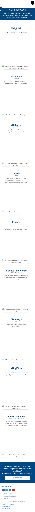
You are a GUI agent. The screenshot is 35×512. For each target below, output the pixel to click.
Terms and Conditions (8, 504)
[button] (32, 2)
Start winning (17, 477)
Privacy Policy (6, 508)
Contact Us (6, 498)
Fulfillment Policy (7, 506)
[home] (1, 3)
